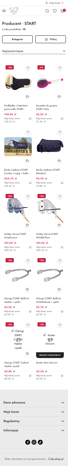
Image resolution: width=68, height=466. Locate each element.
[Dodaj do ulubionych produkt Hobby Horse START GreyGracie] (28, 196)
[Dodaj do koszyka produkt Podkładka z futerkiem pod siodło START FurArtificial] (27, 96)
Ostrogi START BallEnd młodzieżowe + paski (48, 300)
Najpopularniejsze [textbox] (12, 51)
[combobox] (34, 51)
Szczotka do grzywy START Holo (46, 107)
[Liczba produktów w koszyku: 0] (62, 11)
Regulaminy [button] (11, 421)
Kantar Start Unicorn (47, 362)
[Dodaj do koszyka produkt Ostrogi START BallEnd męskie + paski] (27, 289)
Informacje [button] (10, 430)
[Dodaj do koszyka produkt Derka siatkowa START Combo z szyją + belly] (27, 160)
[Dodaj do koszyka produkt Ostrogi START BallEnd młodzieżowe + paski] (59, 289)
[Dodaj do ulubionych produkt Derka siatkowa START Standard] (59, 132)
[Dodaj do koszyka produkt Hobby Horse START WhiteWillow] (59, 225)
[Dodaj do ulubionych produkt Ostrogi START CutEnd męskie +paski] (28, 325)
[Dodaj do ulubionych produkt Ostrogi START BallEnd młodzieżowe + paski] (59, 260)
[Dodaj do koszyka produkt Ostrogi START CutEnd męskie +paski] (27, 353)
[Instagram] (34, 442)
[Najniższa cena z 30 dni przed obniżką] (30, 118)
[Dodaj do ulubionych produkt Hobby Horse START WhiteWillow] (59, 196)
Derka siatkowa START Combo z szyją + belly (16, 171)
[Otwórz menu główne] (4, 11)
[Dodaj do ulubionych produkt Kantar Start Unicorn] (59, 325)
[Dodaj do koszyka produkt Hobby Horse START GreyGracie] (27, 225)
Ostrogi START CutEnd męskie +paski (16, 364)
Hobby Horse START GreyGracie (15, 235)
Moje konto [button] (11, 411)
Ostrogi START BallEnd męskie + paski (16, 300)
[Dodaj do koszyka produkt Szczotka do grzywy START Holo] (59, 96)
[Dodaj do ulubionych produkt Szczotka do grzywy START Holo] (59, 68)
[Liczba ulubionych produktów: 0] (54, 11)
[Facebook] (27, 442)
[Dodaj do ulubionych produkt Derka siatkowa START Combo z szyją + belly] (28, 132)
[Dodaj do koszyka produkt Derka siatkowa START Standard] (59, 160)
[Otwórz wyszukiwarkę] (47, 11)
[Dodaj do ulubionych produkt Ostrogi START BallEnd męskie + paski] (28, 260)
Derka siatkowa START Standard (48, 171)
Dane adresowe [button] (14, 402)
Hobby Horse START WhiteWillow (47, 235)
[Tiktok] (40, 442)
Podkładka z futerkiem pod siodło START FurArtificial (16, 107)
